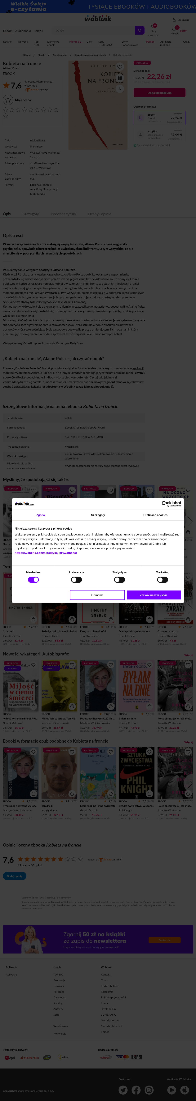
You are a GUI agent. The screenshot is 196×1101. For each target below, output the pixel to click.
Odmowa (97, 595)
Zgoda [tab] (40, 514)
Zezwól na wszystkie (153, 595)
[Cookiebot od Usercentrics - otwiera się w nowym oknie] (164, 504)
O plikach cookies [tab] (155, 514)
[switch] (76, 580)
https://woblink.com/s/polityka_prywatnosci (46, 552)
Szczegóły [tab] (98, 514)
